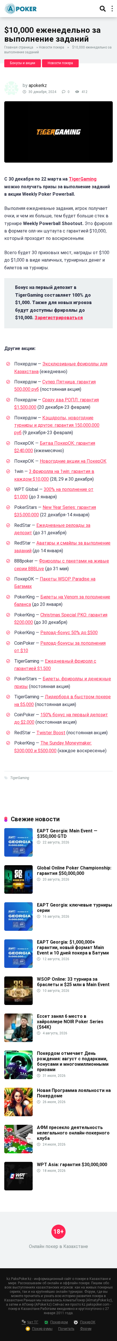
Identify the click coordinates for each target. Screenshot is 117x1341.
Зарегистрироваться (59, 317)
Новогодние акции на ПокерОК (73, 461)
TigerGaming (83, 179)
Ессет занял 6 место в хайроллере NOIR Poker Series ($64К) (70, 1022)
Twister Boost (50, 732)
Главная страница (18, 47)
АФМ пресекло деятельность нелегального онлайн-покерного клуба (73, 1133)
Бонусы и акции (22, 63)
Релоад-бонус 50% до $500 (69, 632)
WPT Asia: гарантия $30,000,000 (72, 1164)
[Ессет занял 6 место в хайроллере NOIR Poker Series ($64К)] (18, 1040)
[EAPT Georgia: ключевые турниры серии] (18, 929)
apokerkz (38, 85)
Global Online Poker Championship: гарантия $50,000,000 (74, 870)
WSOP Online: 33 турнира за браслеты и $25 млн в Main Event (73, 981)
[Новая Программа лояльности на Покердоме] (18, 1114)
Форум (85, 1328)
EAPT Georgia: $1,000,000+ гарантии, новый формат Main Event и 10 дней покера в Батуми (73, 947)
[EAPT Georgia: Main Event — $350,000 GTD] (18, 855)
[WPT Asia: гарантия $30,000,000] (18, 1189)
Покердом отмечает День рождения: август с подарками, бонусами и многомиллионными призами (72, 1062)
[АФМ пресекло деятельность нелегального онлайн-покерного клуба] (18, 1151)
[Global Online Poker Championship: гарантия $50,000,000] (18, 892)
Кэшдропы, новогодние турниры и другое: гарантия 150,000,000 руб (56, 425)
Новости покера (51, 47)
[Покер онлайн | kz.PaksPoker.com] (20, 7)
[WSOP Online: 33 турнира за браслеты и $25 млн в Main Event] (18, 1003)
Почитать (66, 1328)
